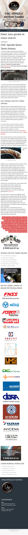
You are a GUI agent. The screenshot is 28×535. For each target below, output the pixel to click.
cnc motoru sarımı (16, 220)
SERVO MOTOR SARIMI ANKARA (9, 259)
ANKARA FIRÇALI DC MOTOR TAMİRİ (10, 263)
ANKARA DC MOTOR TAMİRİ (8, 265)
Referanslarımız (7, 66)
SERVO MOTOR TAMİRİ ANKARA (9, 261)
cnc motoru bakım (16, 217)
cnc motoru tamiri (20, 222)
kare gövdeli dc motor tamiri (20, 231)
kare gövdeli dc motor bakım (20, 223)
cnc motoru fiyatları (20, 218)
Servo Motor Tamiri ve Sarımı (8, 470)
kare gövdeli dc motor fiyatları (12, 227)
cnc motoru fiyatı (10, 218)
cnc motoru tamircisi (10, 222)
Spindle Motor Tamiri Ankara (8, 257)
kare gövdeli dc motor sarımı (17, 228)
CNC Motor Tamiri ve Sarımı (8, 466)
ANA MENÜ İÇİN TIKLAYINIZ (14, 30)
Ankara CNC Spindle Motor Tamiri (9, 474)
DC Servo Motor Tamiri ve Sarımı (9, 472)
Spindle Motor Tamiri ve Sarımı (8, 468)
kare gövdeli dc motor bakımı (9, 225)
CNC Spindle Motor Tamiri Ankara (9, 255)
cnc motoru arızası (6, 217)
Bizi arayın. (11, 191)
